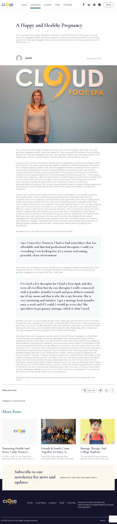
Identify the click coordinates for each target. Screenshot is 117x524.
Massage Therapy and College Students (93, 450)
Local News (35, 5)
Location (48, 5)
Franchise (67, 5)
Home (24, 5)
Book (108, 5)
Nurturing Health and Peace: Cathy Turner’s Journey (15, 451)
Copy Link (91, 390)
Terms (102, 521)
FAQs (57, 5)
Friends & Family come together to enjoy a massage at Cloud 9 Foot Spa (56, 451)
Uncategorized (18, 401)
